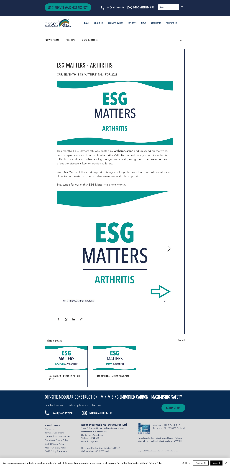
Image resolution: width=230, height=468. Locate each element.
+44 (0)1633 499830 (114, 7)
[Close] (226, 462)
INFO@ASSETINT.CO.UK (100, 413)
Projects (71, 39)
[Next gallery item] (169, 249)
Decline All (201, 463)
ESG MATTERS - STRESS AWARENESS (113, 375)
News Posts (52, 39)
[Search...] (182, 7)
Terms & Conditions (54, 432)
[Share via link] (81, 319)
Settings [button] (186, 463)
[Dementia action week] (66, 358)
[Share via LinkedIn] (73, 319)
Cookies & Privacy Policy (56, 440)
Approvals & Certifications (57, 436)
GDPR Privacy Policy (54, 444)
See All (181, 340)
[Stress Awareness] (114, 358)
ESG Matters (90, 39)
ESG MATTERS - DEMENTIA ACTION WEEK (64, 377)
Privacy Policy (155, 463)
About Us (49, 429)
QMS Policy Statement (56, 451)
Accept (216, 463)
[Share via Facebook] (58, 319)
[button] (68, 7)
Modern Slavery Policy (55, 447)
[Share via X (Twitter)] (65, 319)
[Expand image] (115, 249)
